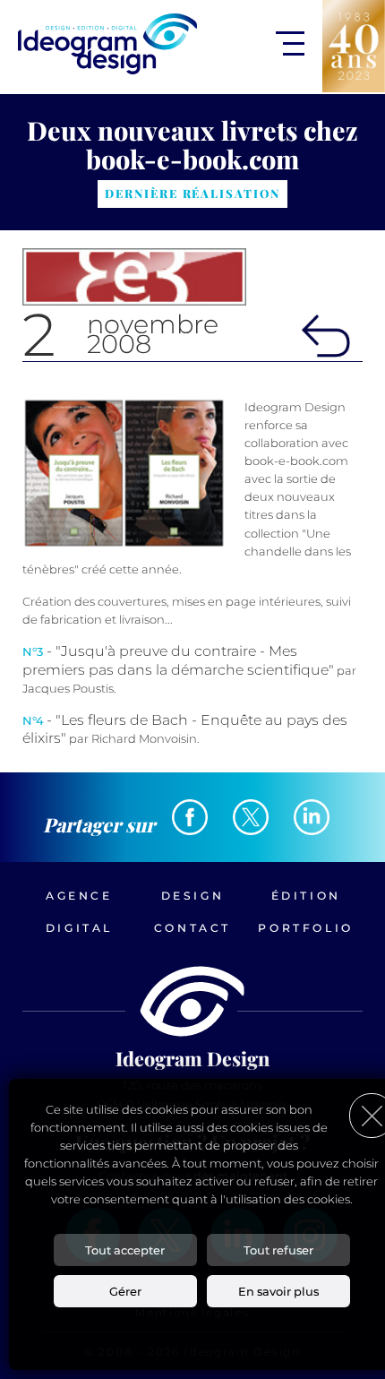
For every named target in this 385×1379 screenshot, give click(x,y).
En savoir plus (278, 1291)
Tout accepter (125, 1250)
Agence (79, 895)
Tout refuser (278, 1250)
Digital (79, 928)
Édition (306, 895)
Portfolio (305, 928)
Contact (192, 928)
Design (193, 895)
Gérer (125, 1291)
